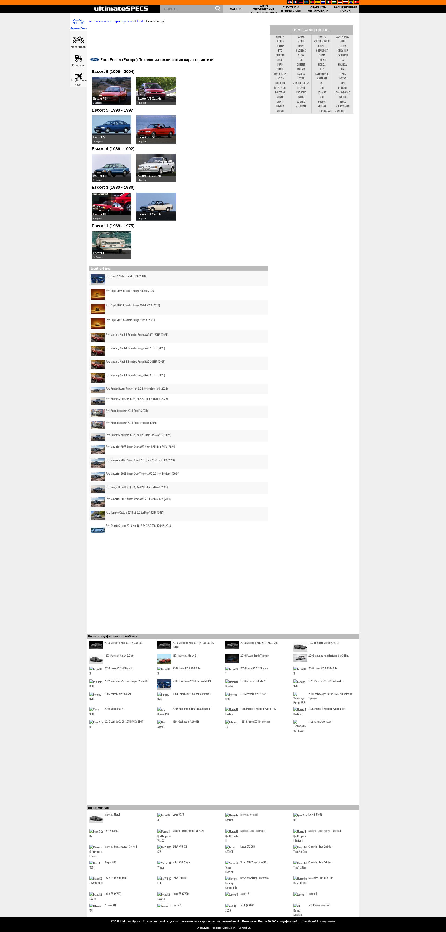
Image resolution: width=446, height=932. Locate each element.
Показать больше (332, 111)
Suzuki (322, 101)
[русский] (323, 2)
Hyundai (342, 64)
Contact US (245, 927)
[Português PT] (312, 2)
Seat (322, 97)
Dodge (280, 60)
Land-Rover (322, 74)
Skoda (342, 97)
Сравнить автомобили (318, 9)
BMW (301, 46)
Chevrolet (322, 50)
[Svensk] (306, 2)
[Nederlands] (340, 2)
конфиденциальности (224, 927)
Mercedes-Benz (301, 83)
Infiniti (280, 69)
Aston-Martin (322, 41)
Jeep (322, 69)
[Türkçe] (356, 2)
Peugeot (342, 87)
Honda (321, 64)
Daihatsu (343, 55)
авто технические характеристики (264, 9)
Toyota (280, 106)
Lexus (343, 74)
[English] (289, 2)
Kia (342, 69)
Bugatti (322, 46)
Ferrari (322, 60)
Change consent (327, 921)
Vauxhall (301, 106)
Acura (301, 36)
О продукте (203, 927)
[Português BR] (351, 2)
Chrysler (343, 50)
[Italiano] (328, 2)
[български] (334, 2)
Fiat (343, 60)
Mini (343, 83)
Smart (280, 101)
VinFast (322, 106)
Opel (322, 87)
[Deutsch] (300, 2)
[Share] (441, 239)
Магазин (237, 9)
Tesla (343, 101)
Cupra (301, 55)
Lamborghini (280, 74)
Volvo (280, 111)
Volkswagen (343, 106)
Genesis (301, 64)
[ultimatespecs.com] (121, 9)
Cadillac (301, 50)
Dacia (322, 55)
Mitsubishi (280, 87)
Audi (342, 41)
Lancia (301, 74)
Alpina (280, 41)
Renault (322, 92)
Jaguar (301, 69)
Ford (140, 21)
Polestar (280, 92)
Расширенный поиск (345, 9)
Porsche (301, 92)
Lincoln (280, 78)
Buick (343, 46)
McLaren (280, 83)
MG (322, 83)
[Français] (295, 2)
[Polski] (345, 2)
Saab (301, 97)
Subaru (301, 101)
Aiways (322, 36)
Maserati (322, 78)
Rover (280, 97)
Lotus (301, 78)
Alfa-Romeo (342, 36)
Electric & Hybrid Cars (291, 9)
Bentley (280, 46)
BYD (280, 50)
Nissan (301, 87)
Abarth (280, 36)
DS (301, 60)
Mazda (342, 78)
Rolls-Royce (343, 92)
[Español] (317, 2)
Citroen (280, 55)
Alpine (301, 41)
